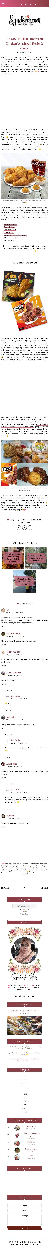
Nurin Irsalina (13, 651)
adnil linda (31, 1142)
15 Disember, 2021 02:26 (15, 675)
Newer (5, 887)
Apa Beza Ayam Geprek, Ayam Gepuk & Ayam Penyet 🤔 (24, 1054)
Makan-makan (35, 520)
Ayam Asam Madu (10, 224)
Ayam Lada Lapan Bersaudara (15, 235)
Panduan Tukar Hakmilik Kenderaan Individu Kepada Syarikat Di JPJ (24, 1060)
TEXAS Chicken (25, 60)
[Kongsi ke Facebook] (19, 527)
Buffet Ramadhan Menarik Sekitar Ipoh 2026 (24, 1012)
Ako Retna (11, 717)
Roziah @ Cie (31, 1126)
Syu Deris (15, 696)
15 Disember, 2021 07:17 (14, 766)
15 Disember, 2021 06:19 (14, 720)
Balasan (10, 690)
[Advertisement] (24, 102)
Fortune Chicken (10, 230)
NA (7, 610)
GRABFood (16, 507)
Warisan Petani (13, 633)
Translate (24, 914)
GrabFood (24, 520)
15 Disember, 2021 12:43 (19, 699)
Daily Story (14, 520)
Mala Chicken (9, 232)
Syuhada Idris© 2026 (25, 1242)
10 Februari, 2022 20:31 (14, 818)
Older (44, 887)
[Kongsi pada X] (24, 527)
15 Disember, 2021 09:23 (19, 792)
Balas (3, 626)
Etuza (31, 1155)
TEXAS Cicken (24, 522)
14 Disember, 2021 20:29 (15, 636)
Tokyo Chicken (9, 227)
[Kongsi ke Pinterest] (30, 527)
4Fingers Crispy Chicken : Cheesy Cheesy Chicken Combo (24, 425)
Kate (36, 1244)
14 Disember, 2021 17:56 (14, 613)
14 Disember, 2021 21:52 (14, 655)
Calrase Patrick (13, 672)
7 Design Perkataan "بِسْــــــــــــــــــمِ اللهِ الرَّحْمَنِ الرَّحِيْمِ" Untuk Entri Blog (24, 1047)
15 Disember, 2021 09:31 (19, 743)
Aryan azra (11, 763)
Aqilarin (10, 815)
